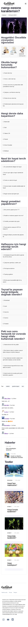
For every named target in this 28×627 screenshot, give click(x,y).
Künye (10, 592)
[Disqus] (14, 415)
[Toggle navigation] (22, 3)
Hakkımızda (4, 592)
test (23, 386)
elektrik (7, 386)
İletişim (15, 592)
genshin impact (15, 386)
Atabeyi (4, 15)
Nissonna (9, 480)
